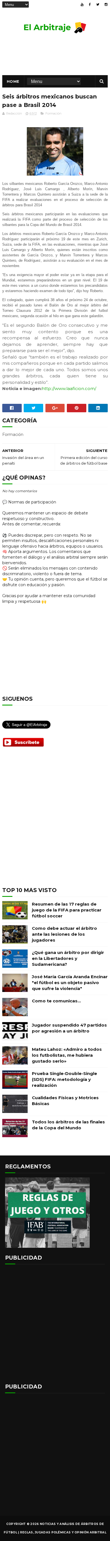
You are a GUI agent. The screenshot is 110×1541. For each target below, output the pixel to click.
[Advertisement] (55, 821)
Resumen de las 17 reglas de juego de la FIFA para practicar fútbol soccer (67, 910)
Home (13, 81)
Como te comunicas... (56, 1001)
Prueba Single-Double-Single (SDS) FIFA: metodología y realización (64, 1079)
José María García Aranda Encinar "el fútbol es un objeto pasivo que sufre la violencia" (70, 982)
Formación (53, 113)
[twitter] (97, 4)
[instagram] (106, 4)
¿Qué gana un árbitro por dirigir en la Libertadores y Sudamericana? (68, 958)
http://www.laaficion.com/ (69, 388)
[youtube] (82, 4)
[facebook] (90, 4)
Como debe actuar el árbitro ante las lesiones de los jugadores (64, 934)
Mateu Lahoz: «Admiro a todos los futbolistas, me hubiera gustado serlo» (67, 1055)
